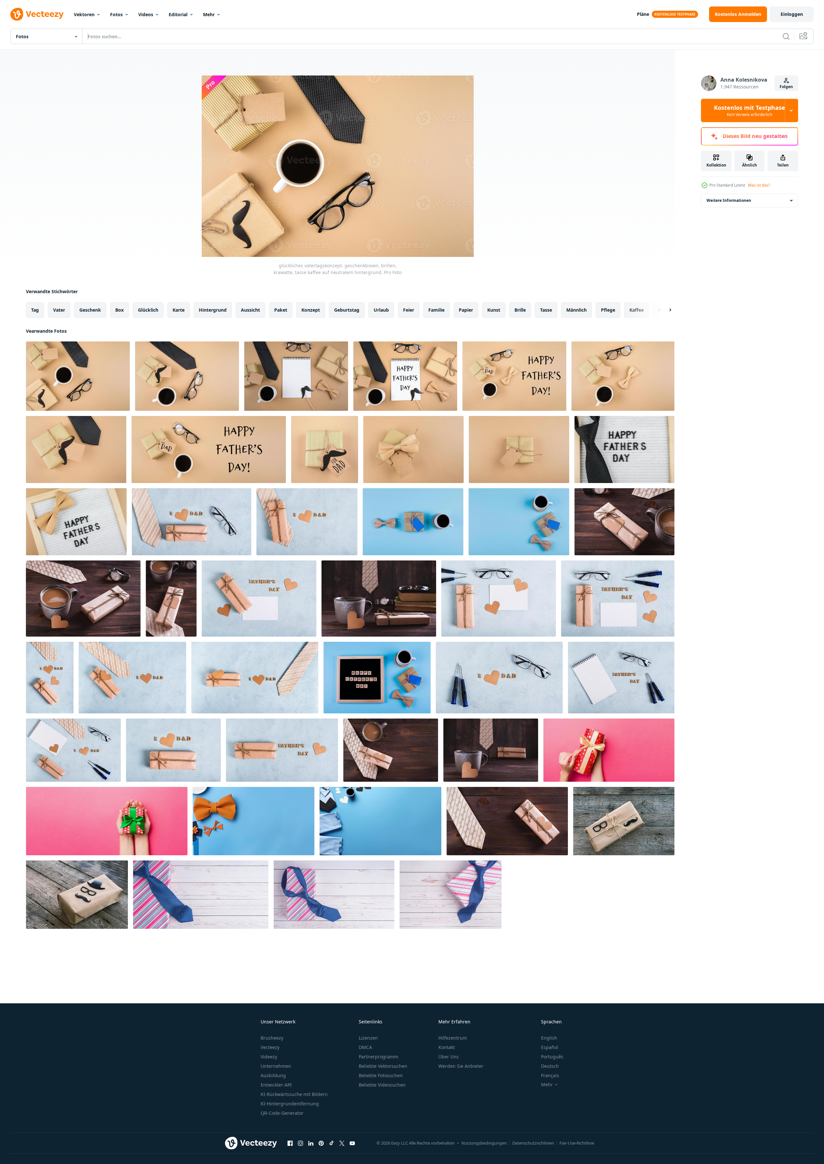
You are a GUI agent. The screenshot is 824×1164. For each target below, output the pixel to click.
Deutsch (550, 1066)
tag (35, 310)
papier (466, 310)
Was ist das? (759, 185)
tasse (546, 310)
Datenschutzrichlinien (533, 1143)
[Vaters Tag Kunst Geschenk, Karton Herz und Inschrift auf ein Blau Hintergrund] (173, 750)
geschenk (90, 310)
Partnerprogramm (378, 1057)
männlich (576, 310)
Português (552, 1057)
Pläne (643, 14)
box (119, 310)
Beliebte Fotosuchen (381, 1075)
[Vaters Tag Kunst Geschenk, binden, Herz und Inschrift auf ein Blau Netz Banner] (254, 677)
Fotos (116, 14)
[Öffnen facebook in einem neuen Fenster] (290, 1143)
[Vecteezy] (36, 14)
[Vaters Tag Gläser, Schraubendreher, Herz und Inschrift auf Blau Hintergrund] (499, 677)
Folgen (786, 86)
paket (280, 310)
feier (408, 310)
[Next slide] (664, 310)
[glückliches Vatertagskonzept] (413, 521)
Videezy (269, 1057)
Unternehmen (276, 1066)
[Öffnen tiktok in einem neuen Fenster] (331, 1143)
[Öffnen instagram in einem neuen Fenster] (300, 1143)
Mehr (209, 14)
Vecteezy (270, 1047)
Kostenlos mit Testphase (749, 110)
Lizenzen (368, 1038)
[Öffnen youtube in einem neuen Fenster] (352, 1143)
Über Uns (448, 1057)
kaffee (636, 310)
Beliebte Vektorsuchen (383, 1066)
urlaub (381, 310)
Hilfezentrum (452, 1038)
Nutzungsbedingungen (484, 1143)
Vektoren (84, 14)
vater (59, 310)
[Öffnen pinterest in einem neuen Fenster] (321, 1143)
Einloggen (792, 14)
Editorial (178, 14)
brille (520, 310)
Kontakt (446, 1047)
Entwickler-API (276, 1085)
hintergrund (213, 310)
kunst (493, 310)
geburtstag (346, 310)
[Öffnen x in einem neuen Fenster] (341, 1143)
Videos (145, 14)
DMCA (365, 1047)
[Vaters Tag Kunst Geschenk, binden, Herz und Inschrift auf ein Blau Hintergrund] (132, 677)
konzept (310, 310)
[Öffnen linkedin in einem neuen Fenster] (310, 1143)
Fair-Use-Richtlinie (576, 1143)
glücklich (148, 310)
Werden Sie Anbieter (460, 1066)
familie (436, 310)
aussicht (250, 310)
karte (179, 310)
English (549, 1038)
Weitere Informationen (728, 200)
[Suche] (786, 36)
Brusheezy (272, 1038)
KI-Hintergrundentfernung (290, 1104)
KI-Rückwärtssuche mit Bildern (294, 1094)
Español (549, 1047)
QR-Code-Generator (282, 1113)
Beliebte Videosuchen (382, 1085)
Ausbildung (273, 1075)
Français (550, 1075)
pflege (608, 310)
